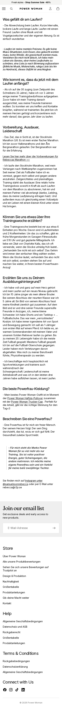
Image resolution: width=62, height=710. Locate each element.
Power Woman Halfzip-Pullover (25, 398)
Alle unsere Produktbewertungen (21, 561)
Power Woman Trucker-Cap (27, 401)
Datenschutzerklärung (15, 666)
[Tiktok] (17, 690)
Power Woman (35, 702)
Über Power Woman (14, 556)
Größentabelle (11, 586)
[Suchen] (11, 8)
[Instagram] (11, 690)
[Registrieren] (54, 528)
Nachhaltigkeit (11, 581)
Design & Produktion (14, 575)
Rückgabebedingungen (16, 661)
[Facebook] (5, 690)
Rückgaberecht (11, 632)
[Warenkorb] (58, 8)
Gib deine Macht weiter (16, 597)
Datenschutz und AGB (15, 626)
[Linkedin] (23, 690)
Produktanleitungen (14, 592)
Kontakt (7, 603)
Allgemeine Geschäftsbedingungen (23, 621)
